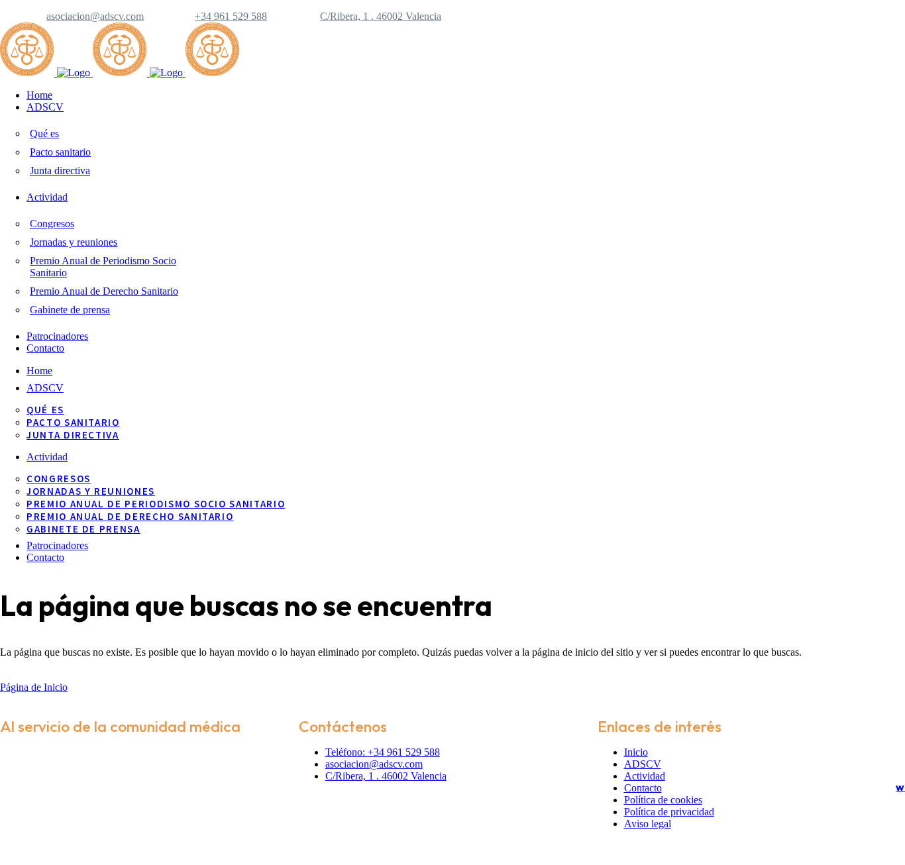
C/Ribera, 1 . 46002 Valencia (380, 16)
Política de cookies (663, 799)
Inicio (636, 752)
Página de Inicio (34, 687)
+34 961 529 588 (231, 16)
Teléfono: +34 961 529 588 (382, 752)
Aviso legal (647, 823)
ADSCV (642, 764)
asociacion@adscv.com (95, 16)
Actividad (644, 776)
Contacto (643, 787)
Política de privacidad (669, 811)
